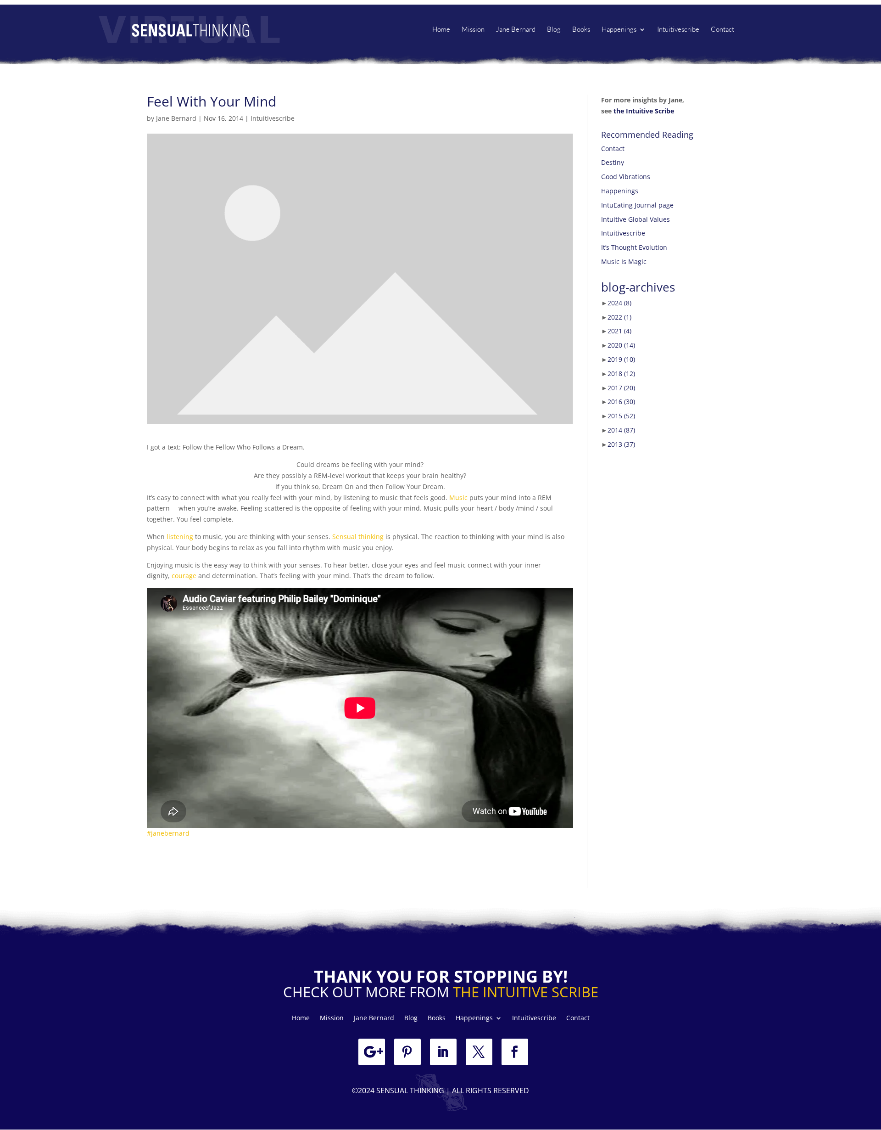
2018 (621, 373)
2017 (621, 387)
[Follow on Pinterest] (407, 1052)
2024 (619, 302)
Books (581, 30)
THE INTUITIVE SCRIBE (525, 991)
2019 (621, 359)
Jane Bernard (515, 30)
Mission (473, 30)
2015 (621, 415)
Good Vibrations (625, 176)
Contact (722, 30)
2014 (621, 430)
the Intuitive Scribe (643, 111)
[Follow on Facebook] (515, 1052)
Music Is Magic (624, 261)
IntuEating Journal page (637, 205)
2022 (619, 317)
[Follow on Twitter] (479, 1052)
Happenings (619, 30)
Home (441, 30)
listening (181, 536)
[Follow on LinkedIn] (443, 1052)
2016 (621, 401)
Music (458, 497)
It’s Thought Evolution (634, 247)
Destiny (612, 162)
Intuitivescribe (678, 30)
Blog (554, 30)
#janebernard (168, 833)
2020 (621, 345)
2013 (621, 444)
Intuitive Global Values (635, 219)
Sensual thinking (358, 536)
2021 (619, 330)
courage (184, 575)
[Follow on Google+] (371, 1052)
